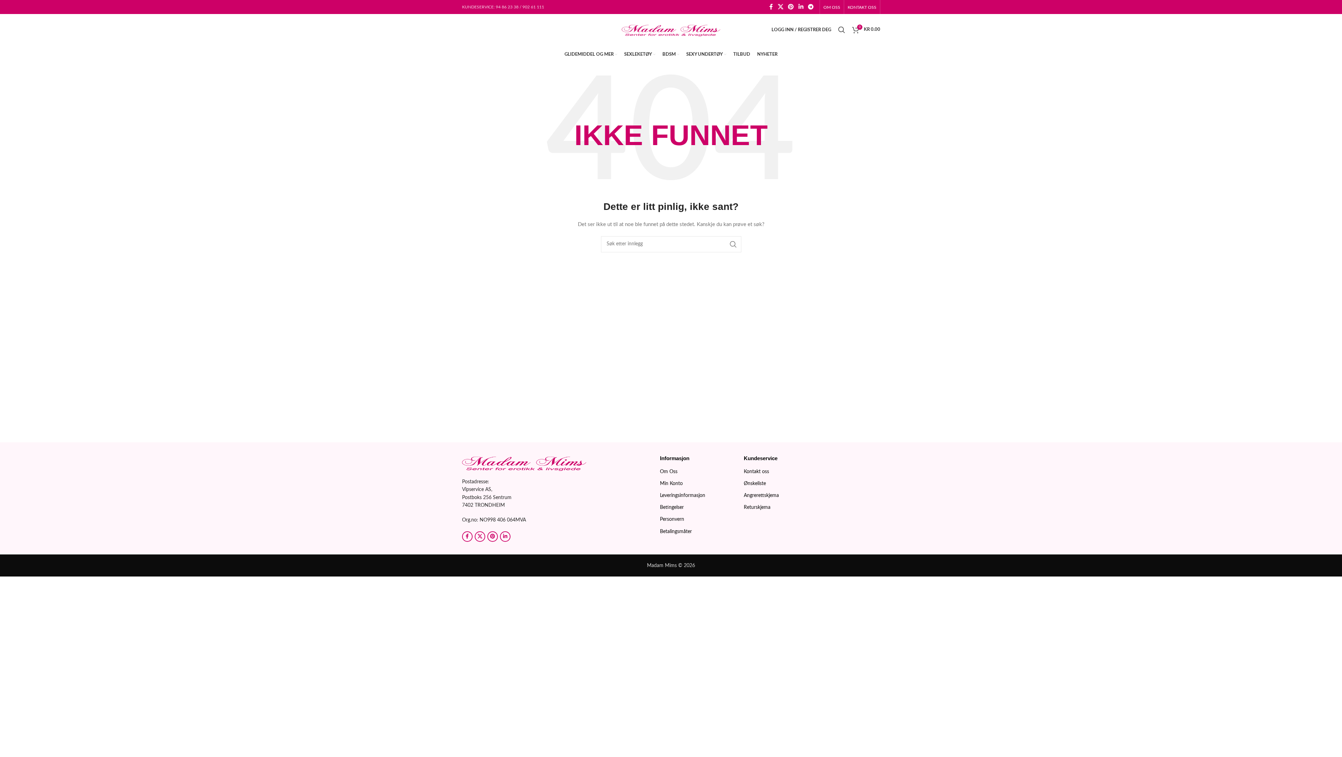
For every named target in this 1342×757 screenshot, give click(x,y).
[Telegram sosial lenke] (811, 6)
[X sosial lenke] (780, 6)
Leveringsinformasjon (682, 495)
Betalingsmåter (676, 531)
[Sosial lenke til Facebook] (771, 6)
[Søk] (842, 30)
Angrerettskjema (761, 495)
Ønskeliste (755, 483)
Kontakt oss (756, 471)
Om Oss (668, 471)
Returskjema (757, 507)
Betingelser (672, 507)
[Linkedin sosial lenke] (801, 6)
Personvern (672, 519)
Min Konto (671, 483)
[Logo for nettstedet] (671, 29)
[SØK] (733, 244)
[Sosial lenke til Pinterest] (791, 6)
